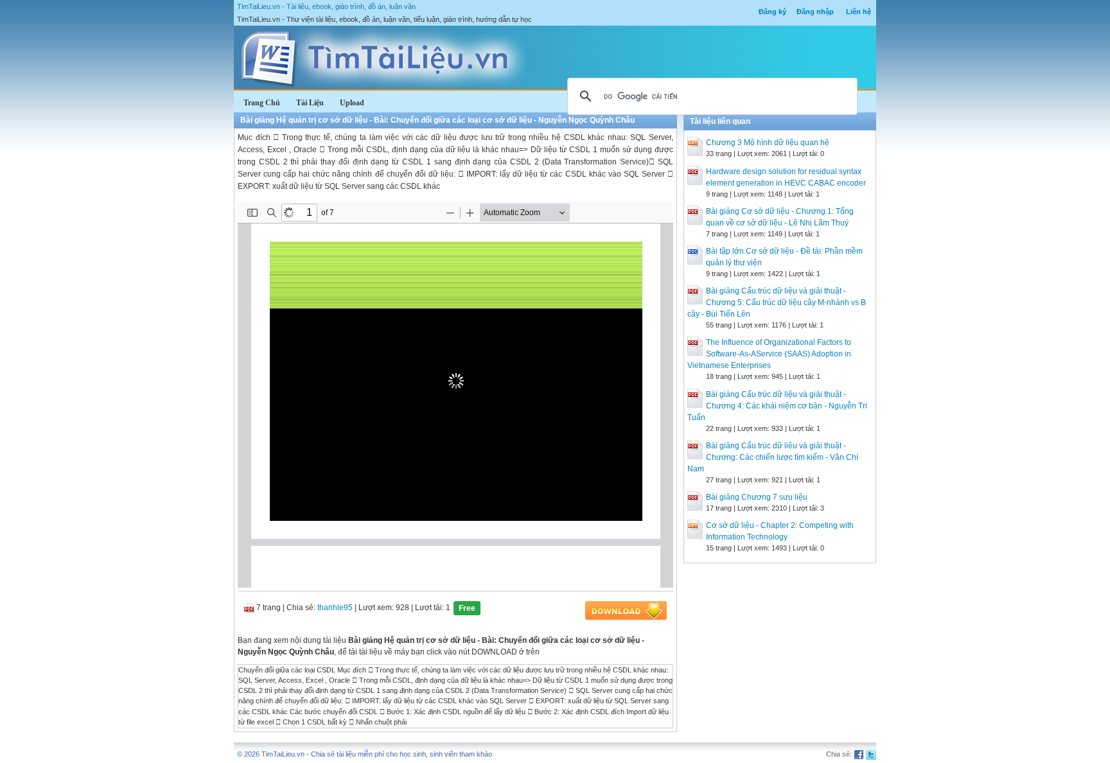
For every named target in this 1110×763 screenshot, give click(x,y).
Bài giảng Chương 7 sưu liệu (756, 497)
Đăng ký (772, 11)
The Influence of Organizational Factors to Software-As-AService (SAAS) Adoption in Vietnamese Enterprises (769, 354)
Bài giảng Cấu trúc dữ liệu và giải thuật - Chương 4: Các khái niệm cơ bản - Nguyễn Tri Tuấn (777, 406)
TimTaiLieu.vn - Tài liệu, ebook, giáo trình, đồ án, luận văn (326, 6)
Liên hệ (858, 11)
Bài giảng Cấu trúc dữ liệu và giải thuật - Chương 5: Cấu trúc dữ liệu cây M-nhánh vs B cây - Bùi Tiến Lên (776, 302)
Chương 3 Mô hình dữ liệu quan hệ (767, 142)
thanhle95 (335, 607)
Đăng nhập (815, 11)
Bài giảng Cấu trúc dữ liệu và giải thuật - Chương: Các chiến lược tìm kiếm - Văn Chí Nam (772, 457)
